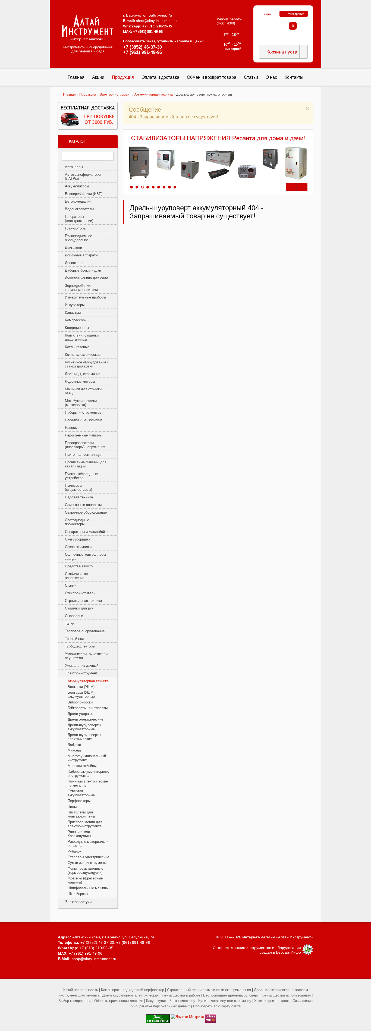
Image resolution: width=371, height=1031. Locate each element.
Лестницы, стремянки (82, 374)
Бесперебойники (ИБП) (83, 194)
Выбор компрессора (74, 1001)
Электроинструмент (115, 94)
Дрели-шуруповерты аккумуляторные (84, 727)
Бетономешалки (78, 201)
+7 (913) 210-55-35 (157, 26)
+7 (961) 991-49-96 (142, 52)
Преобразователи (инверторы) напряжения (85, 445)
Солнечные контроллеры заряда (85, 556)
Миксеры (75, 750)
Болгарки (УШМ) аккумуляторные (81, 694)
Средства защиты (79, 566)
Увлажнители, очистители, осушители (87, 656)
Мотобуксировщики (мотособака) (81, 403)
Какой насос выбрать (80, 990)
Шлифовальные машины (88, 888)
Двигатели (73, 248)
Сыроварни (74, 616)
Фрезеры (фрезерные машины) (85, 880)
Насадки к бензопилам (83, 420)
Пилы (72, 806)
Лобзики (74, 745)
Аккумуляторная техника (153, 94)
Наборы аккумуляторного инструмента (88, 773)
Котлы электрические (82, 355)
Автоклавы (74, 167)
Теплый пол (74, 639)
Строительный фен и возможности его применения (209, 990)
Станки (70, 585)
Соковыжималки (78, 547)
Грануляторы (75, 228)
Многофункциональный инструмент (87, 758)
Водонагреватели (79, 209)
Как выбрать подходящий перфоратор (132, 990)
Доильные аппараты (81, 255)
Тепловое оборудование (85, 631)
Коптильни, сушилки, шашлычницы (82, 337)
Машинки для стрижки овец (83, 391)
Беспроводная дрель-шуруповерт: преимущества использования (257, 995)
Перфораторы (79, 801)
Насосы (71, 428)
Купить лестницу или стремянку (224, 1001)
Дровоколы (74, 263)
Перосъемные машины (83, 435)
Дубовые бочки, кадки (83, 270)
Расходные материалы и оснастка (88, 844)
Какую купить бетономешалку (170, 1001)
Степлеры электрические (88, 857)
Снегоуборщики (77, 539)
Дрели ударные (80, 714)
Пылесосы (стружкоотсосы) (78, 487)
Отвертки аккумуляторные (81, 793)
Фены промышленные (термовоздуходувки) (85, 870)
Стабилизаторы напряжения (77, 576)
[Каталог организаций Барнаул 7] (158, 1016)
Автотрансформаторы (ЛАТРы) (83, 176)
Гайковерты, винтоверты (88, 708)
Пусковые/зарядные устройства (81, 476)
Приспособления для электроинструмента (85, 824)
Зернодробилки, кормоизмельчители (81, 288)
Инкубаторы (74, 305)
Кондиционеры (77, 328)
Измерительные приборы (85, 297)
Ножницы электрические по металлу (88, 783)
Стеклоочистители (80, 593)
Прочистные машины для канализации (85, 464)
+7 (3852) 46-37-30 (142, 47)
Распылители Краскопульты (79, 834)
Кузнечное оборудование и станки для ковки (87, 364)
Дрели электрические (85, 719)
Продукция (87, 94)
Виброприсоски (80, 702)
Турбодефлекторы (80, 646)
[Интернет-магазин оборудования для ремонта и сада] (88, 27)
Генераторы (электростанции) (79, 219)
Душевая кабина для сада (86, 278)
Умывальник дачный (81, 666)
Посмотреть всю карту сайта (217, 1006)
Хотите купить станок (272, 1001)
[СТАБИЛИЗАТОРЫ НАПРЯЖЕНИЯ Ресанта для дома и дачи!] (218, 157)
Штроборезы (78, 894)
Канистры (73, 312)
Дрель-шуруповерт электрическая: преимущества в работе (151, 995)
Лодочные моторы (80, 381)
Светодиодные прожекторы (77, 522)
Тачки (69, 623)
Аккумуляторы (77, 186)
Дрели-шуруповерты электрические (84, 737)
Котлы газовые (77, 347)
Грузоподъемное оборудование (78, 238)
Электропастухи (78, 902)
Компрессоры (76, 320)
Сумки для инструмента (87, 863)
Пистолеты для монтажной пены (81, 814)
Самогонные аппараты (83, 505)
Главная (69, 94)
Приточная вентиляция (83, 454)
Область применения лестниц (118, 1001)
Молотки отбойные (83, 766)
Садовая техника (79, 497)
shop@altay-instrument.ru (156, 21)
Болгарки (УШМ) (81, 687)
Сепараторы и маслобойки (86, 532)
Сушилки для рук (79, 608)
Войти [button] (267, 14)
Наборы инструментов (83, 412)
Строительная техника (83, 601)
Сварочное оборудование (86, 512)
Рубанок (74, 851)
